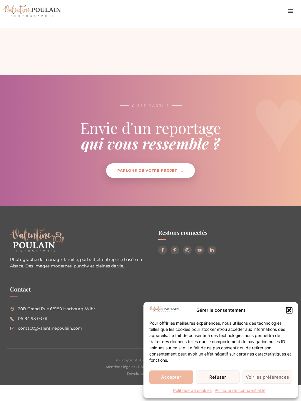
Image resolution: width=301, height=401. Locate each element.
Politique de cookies (192, 390)
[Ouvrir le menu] (290, 11)
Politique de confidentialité (240, 390)
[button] (289, 310)
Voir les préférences (267, 377)
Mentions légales (120, 367)
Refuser (217, 377)
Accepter (171, 377)
